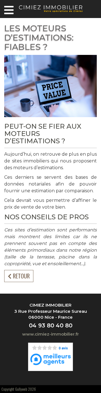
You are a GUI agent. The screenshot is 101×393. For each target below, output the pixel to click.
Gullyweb (21, 389)
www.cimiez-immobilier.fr (50, 334)
